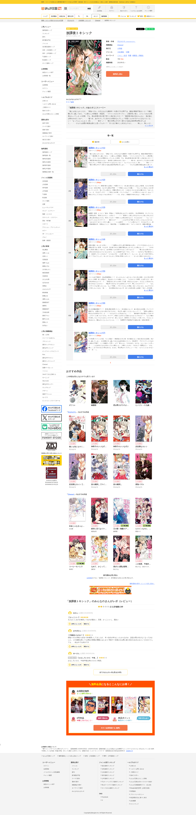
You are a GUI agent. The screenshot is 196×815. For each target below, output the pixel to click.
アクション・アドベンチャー (51, 227)
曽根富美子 (45, 302)
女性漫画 (45, 181)
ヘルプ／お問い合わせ (49, 104)
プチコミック (46, 341)
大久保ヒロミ (46, 269)
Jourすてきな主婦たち (49, 374)
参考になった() (76, 624)
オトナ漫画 (45, 201)
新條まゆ (45, 296)
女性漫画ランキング (108, 769)
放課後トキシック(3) (96, 207)
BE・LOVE (45, 335)
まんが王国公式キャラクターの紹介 (141, 781)
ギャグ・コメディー (48, 211)
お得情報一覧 (46, 76)
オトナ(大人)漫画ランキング (110, 788)
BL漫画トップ (46, 60)
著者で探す (45, 130)
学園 (129, 55)
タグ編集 (71, 102)
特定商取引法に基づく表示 (138, 797)
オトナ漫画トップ (47, 63)
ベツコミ (45, 371)
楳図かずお (45, 266)
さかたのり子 (46, 289)
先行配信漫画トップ (48, 47)
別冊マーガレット (47, 368)
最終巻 (97, 142)
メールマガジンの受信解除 (52, 772)
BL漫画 (44, 197)
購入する (140, 174)
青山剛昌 (45, 249)
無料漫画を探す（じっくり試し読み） (142, 583)
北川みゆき (45, 282)
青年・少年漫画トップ (49, 53)
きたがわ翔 (45, 279)
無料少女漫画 (46, 162)
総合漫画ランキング (108, 766)
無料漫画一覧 (46, 155)
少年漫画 (45, 191)
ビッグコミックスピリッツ (50, 351)
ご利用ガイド (46, 107)
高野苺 (44, 306)
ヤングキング (46, 387)
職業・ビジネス (47, 214)
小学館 (119, 48)
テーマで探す (46, 126)
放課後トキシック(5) (96, 271)
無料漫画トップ (47, 30)
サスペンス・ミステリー (49, 217)
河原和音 (45, 276)
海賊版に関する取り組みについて (51, 453)
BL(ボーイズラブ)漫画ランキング (112, 785)
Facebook (105, 797)
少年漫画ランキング (108, 778)
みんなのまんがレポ (48, 143)
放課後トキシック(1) (96, 148)
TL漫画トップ (46, 56)
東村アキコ (45, 315)
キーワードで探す (47, 136)
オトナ (96, 16)
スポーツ (45, 224)
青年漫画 (45, 188)
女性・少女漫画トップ (49, 50)
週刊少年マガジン (47, 358)
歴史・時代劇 (46, 220)
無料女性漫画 (46, 159)
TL (79, 16)
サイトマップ (134, 804)
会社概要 (133, 801)
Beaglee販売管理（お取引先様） (140, 788)
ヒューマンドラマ (47, 207)
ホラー (44, 230)
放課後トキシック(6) (96, 303)
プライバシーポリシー (137, 794)
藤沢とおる (45, 319)
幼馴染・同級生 (137, 55)
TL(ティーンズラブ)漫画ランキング (113, 781)
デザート (45, 391)
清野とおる (45, 299)
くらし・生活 (122, 55)
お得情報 (46, 787)
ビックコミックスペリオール (51, 400)
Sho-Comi (45, 381)
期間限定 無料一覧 (48, 172)
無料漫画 (104, 16)
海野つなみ (45, 263)
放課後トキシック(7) (96, 333)
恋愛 (43, 204)
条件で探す (45, 123)
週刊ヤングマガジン (48, 344)
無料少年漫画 (46, 168)
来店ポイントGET (47, 72)
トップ (45, 16)
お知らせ (45, 101)
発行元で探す (46, 139)
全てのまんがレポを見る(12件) (110, 672)
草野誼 (44, 286)
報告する (86, 624)
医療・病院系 (46, 240)
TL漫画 (44, 194)
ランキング (132, 16)
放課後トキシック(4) (96, 239)
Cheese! (45, 364)
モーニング (45, 377)
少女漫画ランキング (108, 772)
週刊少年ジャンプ (47, 348)
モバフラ (45, 397)
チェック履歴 (46, 91)
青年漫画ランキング (108, 775)
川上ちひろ (126, 41)
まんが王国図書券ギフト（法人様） (141, 785)
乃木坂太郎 (45, 312)
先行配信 (53, 16)
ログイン (45, 88)
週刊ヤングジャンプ (48, 361)
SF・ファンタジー (48, 234)
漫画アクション (47, 394)
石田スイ (45, 256)
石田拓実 (45, 259)
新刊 (141, 16)
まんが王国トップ (49, 756)
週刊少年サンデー (47, 384)
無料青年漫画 (46, 165)
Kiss (43, 354)
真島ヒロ (45, 322)
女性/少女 (62, 16)
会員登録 (45, 85)
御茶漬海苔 (45, 273)
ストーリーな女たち (48, 338)
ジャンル (123, 16)
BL (87, 16)
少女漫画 (45, 184)
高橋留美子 (45, 309)
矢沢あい (45, 325)
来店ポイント (151, 16)
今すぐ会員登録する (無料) (110, 728)
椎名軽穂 (45, 292)
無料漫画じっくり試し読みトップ (70, 756)
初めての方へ (46, 110)
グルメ (44, 237)
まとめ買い (126, 142)
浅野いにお (45, 253)
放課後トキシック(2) (96, 180)
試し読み (113, 174)
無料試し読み (117, 74)
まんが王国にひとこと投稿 (50, 114)
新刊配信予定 (46, 40)
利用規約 (133, 791)
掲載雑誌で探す (47, 133)
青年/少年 (71, 16)
